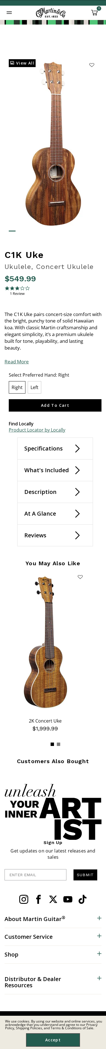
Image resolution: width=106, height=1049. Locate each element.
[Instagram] (23, 899)
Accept (53, 1040)
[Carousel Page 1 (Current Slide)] (52, 744)
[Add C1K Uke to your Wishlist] (92, 65)
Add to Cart (55, 405)
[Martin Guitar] (51, 13)
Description (40, 492)
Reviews (35, 535)
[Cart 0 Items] (94, 15)
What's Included (46, 470)
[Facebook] (38, 899)
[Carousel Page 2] (58, 744)
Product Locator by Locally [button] (37, 430)
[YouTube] (67, 899)
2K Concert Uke (45, 721)
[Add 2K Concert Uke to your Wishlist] (80, 577)
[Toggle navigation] (9, 12)
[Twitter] (53, 899)
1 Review (17, 293)
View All (24, 63)
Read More (17, 361)
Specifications (43, 448)
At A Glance (40, 513)
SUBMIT (85, 875)
